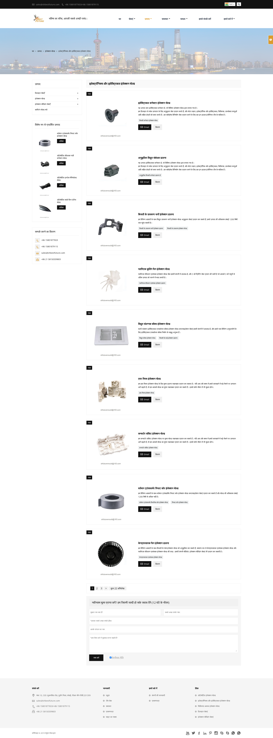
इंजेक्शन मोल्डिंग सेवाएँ (42, 104)
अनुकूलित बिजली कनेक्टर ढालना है (150, 175)
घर (120, 18)
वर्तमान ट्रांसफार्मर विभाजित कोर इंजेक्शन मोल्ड (153, 502)
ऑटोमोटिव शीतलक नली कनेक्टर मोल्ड (65, 156)
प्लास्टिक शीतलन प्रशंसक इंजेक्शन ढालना (152, 283)
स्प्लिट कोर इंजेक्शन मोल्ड (179, 502)
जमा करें (96, 658)
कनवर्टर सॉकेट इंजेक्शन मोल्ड (148, 447)
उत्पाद (147, 18)
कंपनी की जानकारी (158, 695)
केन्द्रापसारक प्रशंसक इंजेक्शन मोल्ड (150, 557)
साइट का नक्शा (111, 717)
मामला (182, 18)
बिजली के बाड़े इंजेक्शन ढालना (168, 338)
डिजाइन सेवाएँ (40, 93)
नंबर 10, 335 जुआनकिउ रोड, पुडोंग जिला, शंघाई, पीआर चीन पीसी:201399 (63, 695)
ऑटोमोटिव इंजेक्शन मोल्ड (207, 695)
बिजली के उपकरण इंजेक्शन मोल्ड (177, 228)
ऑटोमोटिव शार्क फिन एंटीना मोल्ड (66, 200)
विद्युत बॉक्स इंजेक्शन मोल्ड (147, 338)
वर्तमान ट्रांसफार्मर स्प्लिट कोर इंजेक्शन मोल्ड (67, 134)
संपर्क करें (35, 688)
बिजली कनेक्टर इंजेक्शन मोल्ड (148, 120)
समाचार (165, 18)
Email (144, 126)
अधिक (61, 141)
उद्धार (108, 695)
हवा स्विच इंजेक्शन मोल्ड (146, 393)
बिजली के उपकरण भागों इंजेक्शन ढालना (151, 228)
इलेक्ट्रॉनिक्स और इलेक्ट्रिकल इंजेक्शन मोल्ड (214, 700)
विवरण (157, 127)
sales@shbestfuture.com (47, 4)
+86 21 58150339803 (51, 259)
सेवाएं (131, 18)
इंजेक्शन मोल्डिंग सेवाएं (205, 717)
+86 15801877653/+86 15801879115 (82, 4)
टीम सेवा (109, 700)
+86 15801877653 (49, 240)
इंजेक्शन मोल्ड (50, 51)
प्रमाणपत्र (109, 711)
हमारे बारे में (228, 18)
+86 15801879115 (49, 246)
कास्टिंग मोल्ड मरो (41, 109)
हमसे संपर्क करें (205, 18)
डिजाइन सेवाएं (203, 711)
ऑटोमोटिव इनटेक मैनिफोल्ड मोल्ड (67, 178)
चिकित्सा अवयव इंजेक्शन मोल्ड (209, 706)
